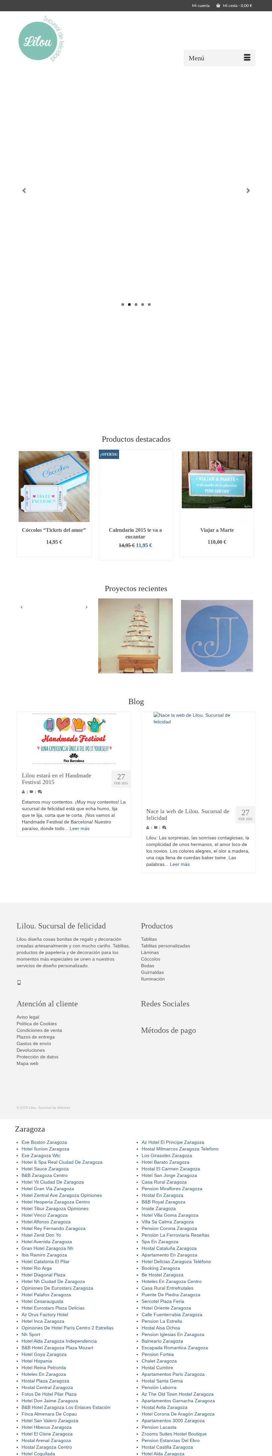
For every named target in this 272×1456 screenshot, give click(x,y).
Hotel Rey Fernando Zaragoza (54, 1228)
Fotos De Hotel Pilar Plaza (49, 1394)
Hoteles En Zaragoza (44, 1374)
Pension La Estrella (162, 1321)
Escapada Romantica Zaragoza (175, 1347)
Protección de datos (37, 1056)
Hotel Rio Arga (37, 1268)
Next (248, 190)
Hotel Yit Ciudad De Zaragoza (53, 1182)
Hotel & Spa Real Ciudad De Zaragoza (62, 1162)
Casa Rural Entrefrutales (167, 1288)
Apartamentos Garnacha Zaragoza (178, 1400)
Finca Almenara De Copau (49, 1414)
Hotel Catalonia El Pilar (46, 1261)
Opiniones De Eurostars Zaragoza (57, 1288)
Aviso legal (28, 1017)
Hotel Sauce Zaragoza (45, 1168)
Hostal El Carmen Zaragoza (171, 1168)
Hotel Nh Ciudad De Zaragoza (53, 1281)
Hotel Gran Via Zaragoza (48, 1188)
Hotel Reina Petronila (44, 1367)
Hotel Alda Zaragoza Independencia (59, 1341)
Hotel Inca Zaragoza (43, 1321)
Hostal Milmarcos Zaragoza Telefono (180, 1148)
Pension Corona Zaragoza (169, 1228)
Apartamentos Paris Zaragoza (173, 1374)
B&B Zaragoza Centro (45, 1175)
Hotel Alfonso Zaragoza (46, 1221)
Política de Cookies (37, 1023)
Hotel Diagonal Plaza (43, 1274)
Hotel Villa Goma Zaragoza (170, 1215)
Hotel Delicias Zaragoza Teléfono (176, 1261)
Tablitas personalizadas (165, 945)
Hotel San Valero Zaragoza (50, 1420)
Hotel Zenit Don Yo (41, 1235)
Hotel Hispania (37, 1361)
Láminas (150, 952)
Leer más (80, 828)
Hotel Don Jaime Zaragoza (50, 1400)
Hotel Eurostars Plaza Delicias (53, 1308)
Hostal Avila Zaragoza (164, 1407)
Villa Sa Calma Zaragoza (168, 1221)
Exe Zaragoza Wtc (41, 1155)
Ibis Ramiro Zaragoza (44, 1255)
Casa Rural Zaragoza (164, 1182)
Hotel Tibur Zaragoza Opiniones (55, 1208)
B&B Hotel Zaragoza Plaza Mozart (57, 1347)
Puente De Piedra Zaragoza (171, 1294)
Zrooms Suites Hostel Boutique (174, 1433)
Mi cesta (237, 6)
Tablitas (149, 939)
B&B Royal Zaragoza (163, 1201)
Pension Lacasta (159, 1427)
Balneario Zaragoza (162, 1341)
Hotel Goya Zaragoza (44, 1354)
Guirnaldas (152, 972)
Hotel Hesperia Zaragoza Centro (56, 1201)
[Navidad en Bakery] (135, 635)
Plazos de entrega (36, 1036)
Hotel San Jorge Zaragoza (169, 1175)
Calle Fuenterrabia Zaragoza (172, 1314)
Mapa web (27, 1063)
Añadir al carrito (54, 552)
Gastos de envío (34, 1043)
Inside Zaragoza (159, 1208)
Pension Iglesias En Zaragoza (173, 1334)
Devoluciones (31, 1050)
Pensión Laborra (159, 1387)
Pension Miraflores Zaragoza (172, 1188)
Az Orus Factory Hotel (45, 1314)
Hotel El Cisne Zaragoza (47, 1433)
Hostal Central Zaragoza (47, 1387)
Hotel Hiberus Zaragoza (47, 1427)
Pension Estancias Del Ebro (171, 1440)
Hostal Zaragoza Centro (47, 1447)
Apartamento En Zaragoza (169, 1255)
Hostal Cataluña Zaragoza (169, 1248)
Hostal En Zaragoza (162, 1195)
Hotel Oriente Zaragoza (166, 1308)
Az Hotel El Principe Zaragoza (173, 1142)
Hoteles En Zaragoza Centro (172, 1281)
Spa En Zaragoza (160, 1241)
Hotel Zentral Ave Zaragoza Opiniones (62, 1195)
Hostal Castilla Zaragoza (167, 1447)
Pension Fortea (158, 1354)
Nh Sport (31, 1334)
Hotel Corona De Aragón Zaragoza (178, 1414)
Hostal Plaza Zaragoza (45, 1380)
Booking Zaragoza (161, 1268)
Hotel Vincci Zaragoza (45, 1215)
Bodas (147, 965)
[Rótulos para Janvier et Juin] (216, 635)
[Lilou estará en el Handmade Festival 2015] (74, 738)
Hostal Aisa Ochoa (161, 1327)
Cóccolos (150, 959)
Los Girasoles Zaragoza (167, 1155)
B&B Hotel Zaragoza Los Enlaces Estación (66, 1407)
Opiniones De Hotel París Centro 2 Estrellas (67, 1327)
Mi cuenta (201, 6)
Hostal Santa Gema (162, 1380)
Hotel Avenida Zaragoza (47, 1241)
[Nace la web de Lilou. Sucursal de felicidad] (198, 756)
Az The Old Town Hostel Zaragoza (178, 1394)
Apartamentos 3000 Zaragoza (173, 1420)
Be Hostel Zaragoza (162, 1274)
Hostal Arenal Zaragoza (46, 1440)
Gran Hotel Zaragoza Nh (47, 1248)
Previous (24, 190)
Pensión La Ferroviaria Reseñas (175, 1235)
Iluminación (153, 978)
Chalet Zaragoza (159, 1361)
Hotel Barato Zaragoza (165, 1162)
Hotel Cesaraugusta (42, 1301)
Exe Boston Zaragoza (44, 1142)
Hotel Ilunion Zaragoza (45, 1148)
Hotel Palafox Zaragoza (46, 1294)
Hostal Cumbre (157, 1367)
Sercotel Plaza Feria (163, 1301)
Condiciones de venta (39, 1030)
